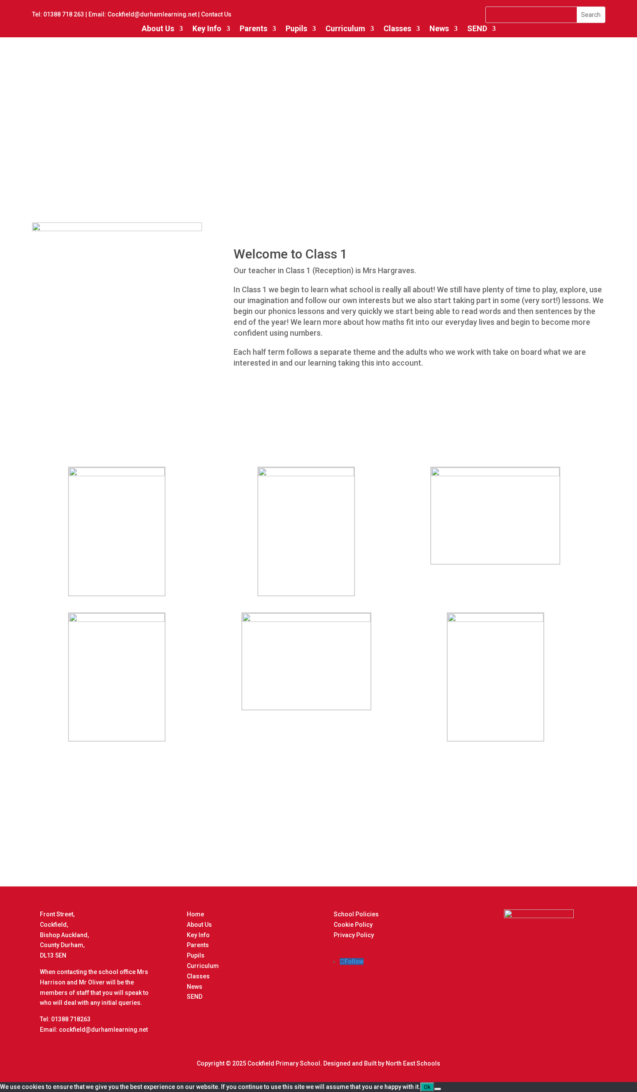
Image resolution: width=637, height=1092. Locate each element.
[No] (437, 1089)
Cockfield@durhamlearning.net (152, 14)
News (194, 986)
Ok (427, 1087)
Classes (397, 28)
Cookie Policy (353, 924)
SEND (477, 28)
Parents (253, 28)
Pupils (296, 28)
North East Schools (413, 1063)
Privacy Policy (354, 935)
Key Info (206, 28)
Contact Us (216, 14)
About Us (158, 28)
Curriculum (345, 28)
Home (195, 914)
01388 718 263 (63, 14)
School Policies (356, 914)
